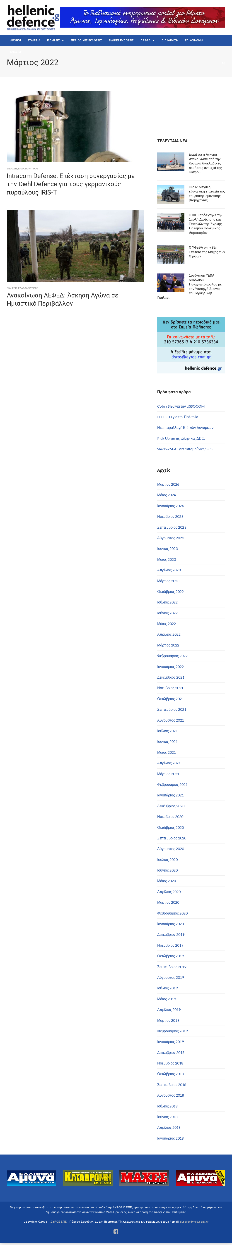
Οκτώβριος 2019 (170, 956)
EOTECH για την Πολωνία (177, 417)
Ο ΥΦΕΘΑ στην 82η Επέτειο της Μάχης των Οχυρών (207, 251)
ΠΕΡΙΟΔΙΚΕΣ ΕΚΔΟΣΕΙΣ (86, 40)
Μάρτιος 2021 (168, 774)
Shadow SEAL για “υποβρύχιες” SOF (185, 449)
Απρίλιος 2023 (169, 570)
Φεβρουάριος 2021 (172, 784)
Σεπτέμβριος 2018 (171, 1084)
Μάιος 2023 (166, 559)
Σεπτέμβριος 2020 (171, 838)
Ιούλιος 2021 (167, 731)
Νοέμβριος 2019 (170, 945)
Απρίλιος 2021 (169, 763)
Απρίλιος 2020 (169, 891)
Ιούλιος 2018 (167, 1106)
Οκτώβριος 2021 (170, 698)
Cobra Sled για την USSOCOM (181, 406)
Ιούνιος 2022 (167, 613)
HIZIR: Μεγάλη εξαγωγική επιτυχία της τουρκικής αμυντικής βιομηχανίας (207, 193)
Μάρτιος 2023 (168, 581)
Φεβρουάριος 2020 (172, 913)
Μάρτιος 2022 (168, 645)
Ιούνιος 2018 (167, 1116)
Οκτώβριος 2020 (170, 827)
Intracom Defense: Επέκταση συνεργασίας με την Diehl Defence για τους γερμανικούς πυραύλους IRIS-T (71, 184)
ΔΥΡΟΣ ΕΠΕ (59, 1221)
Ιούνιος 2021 (167, 741)
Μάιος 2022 (166, 623)
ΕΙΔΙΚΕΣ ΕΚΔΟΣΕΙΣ (121, 40)
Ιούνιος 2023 (167, 548)
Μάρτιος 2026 (168, 484)
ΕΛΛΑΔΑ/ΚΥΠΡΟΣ (28, 168)
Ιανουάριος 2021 (170, 795)
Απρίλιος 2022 (169, 634)
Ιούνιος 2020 (167, 870)
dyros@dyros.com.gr (194, 1221)
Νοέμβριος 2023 (170, 516)
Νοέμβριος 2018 (170, 1063)
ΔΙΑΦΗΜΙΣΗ (170, 40)
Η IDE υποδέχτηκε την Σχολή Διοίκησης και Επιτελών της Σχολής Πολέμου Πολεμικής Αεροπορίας (205, 224)
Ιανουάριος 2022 (170, 666)
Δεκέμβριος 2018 (170, 1052)
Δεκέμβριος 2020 (170, 806)
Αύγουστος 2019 (170, 977)
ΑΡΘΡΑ (145, 40)
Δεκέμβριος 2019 (170, 934)
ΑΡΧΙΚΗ (15, 40)
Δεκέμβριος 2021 (170, 677)
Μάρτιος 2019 (168, 1020)
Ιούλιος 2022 (167, 602)
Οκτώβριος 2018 (170, 1074)
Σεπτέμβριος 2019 (171, 967)
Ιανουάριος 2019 (170, 1041)
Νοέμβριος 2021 (170, 688)
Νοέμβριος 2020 (170, 816)
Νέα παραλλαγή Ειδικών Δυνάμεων (185, 427)
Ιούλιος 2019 (167, 988)
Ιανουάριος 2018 (170, 1138)
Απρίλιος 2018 (169, 1127)
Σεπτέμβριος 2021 (171, 709)
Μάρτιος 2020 (168, 902)
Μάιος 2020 (166, 881)
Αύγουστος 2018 (170, 1095)
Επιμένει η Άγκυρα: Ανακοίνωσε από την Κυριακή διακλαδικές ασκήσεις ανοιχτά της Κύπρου (205, 163)
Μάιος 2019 (166, 999)
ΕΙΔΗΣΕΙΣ (53, 40)
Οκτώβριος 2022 (170, 591)
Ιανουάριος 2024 (170, 506)
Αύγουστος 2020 (170, 848)
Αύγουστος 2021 (170, 720)
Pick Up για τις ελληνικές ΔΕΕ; (181, 438)
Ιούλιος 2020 (167, 859)
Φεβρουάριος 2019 (172, 1031)
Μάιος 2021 (166, 752)
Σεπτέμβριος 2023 (171, 527)
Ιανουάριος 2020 (170, 924)
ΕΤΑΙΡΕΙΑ (34, 40)
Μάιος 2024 (166, 495)
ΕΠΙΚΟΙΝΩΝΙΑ (194, 40)
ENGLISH (16, 51)
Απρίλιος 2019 (169, 1009)
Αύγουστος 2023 (170, 538)
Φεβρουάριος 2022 (172, 655)
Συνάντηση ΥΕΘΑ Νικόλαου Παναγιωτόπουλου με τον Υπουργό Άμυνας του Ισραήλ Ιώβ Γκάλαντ (189, 286)
